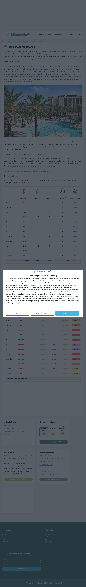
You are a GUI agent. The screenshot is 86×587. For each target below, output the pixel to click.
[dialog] (43, 293)
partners (17, 278)
